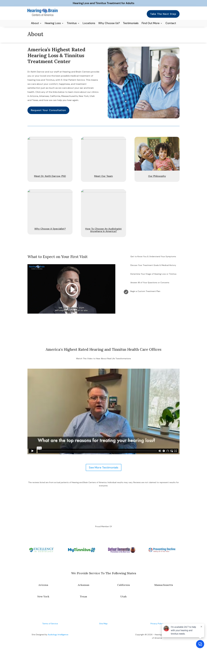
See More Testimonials (103, 467)
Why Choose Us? (109, 23)
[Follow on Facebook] (100, 635)
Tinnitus (72, 23)
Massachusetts (163, 585)
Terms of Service (50, 623)
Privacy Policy (157, 623)
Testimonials (131, 23)
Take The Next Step (163, 14)
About (35, 23)
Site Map (103, 623)
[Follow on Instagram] (106, 635)
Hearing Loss (53, 23)
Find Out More (151, 23)
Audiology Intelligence (58, 634)
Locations (89, 23)
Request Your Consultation (48, 110)
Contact (170, 23)
